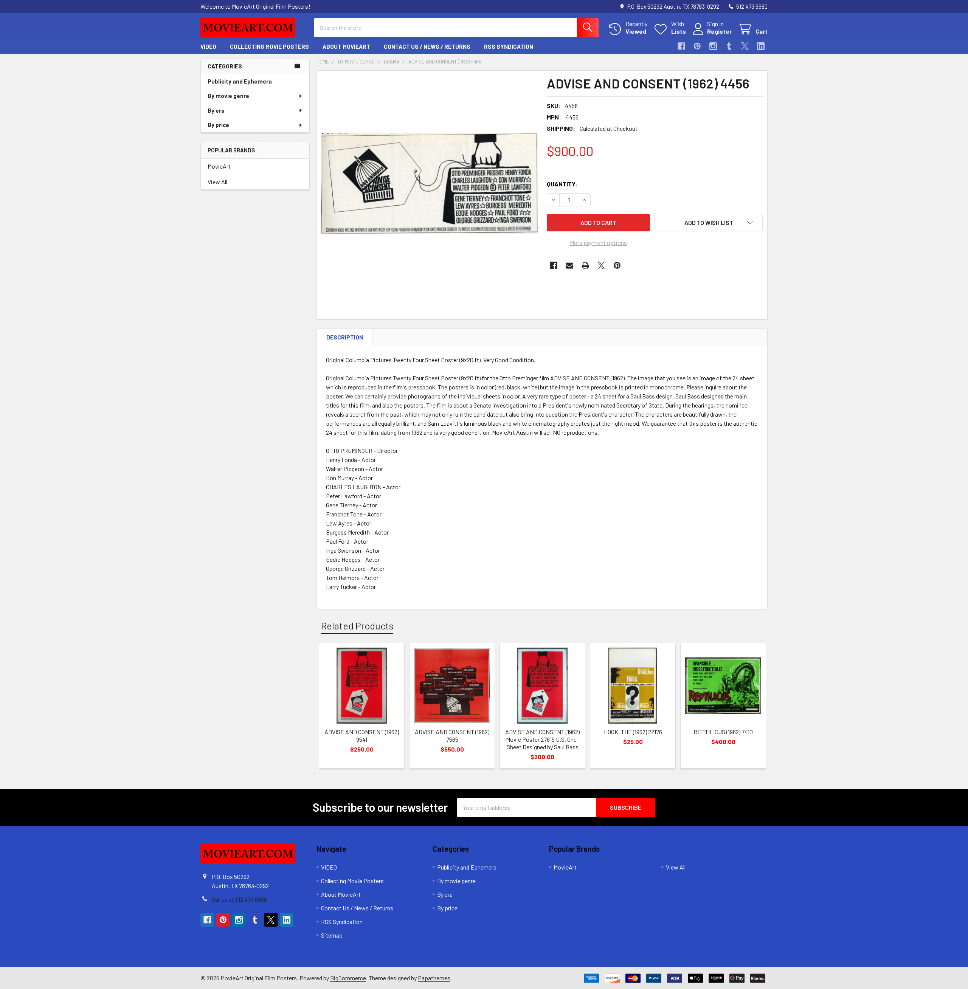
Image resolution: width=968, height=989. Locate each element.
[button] (709, 222)
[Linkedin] (761, 46)
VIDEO (208, 46)
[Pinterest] (697, 46)
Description (344, 337)
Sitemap (332, 935)
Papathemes (434, 977)
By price (218, 124)
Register (719, 31)
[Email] (569, 265)
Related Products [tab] (357, 625)
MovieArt (219, 166)
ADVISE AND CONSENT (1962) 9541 (361, 735)
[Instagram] (713, 46)
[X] (745, 46)
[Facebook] (681, 46)
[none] (429, 183)
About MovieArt (346, 46)
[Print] (585, 265)
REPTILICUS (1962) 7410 (723, 731)
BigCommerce (348, 977)
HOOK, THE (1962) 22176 (633, 731)
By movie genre (228, 95)
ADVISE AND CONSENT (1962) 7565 (452, 735)
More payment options (598, 242)
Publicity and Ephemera (240, 81)
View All (217, 181)
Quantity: (562, 184)
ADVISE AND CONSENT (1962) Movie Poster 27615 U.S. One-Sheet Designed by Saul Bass (542, 739)
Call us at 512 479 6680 (239, 899)
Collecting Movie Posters (269, 46)
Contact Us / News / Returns (427, 46)
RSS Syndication (508, 46)
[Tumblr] (729, 46)
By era (216, 110)
